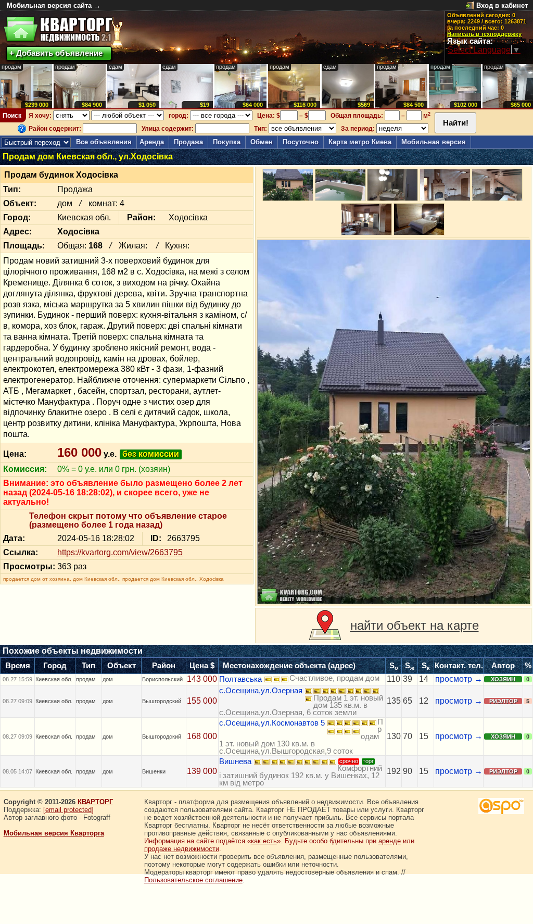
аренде (389, 841)
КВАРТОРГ (95, 802)
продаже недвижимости (181, 849)
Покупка (226, 142)
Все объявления (104, 142)
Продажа (188, 142)
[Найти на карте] (325, 625)
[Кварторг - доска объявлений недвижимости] (58, 29)
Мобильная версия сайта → (53, 5)
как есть (264, 841)
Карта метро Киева (359, 142)
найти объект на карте (414, 625)
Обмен (261, 142)
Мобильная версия (433, 142)
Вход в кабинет (502, 5)
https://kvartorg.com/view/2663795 (120, 552)
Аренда (151, 142)
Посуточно (301, 142)
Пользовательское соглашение (193, 880)
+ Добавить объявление (56, 52)
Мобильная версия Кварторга (54, 833)
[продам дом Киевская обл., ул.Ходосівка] (393, 422)
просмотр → (459, 679)
